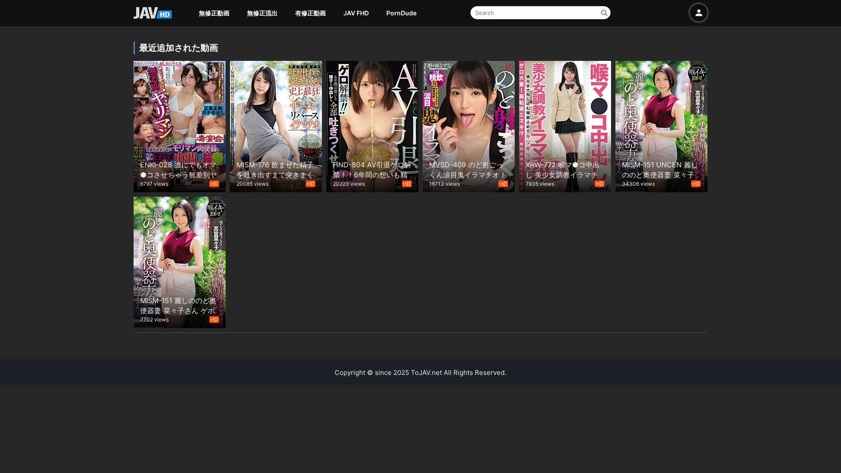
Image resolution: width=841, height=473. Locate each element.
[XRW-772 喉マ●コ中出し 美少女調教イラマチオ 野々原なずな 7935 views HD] (565, 125)
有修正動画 (310, 13)
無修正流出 (262, 13)
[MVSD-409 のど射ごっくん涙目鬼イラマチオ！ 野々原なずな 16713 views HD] (469, 125)
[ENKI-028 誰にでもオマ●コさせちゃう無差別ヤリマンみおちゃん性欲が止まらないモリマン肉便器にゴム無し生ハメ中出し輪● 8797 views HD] (180, 125)
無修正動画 (214, 13)
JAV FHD (356, 13)
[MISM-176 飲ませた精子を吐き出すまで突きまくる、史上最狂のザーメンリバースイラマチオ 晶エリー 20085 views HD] (276, 125)
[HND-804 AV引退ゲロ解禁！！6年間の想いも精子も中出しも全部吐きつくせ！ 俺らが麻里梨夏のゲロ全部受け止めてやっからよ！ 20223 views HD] (372, 125)
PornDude (401, 13)
